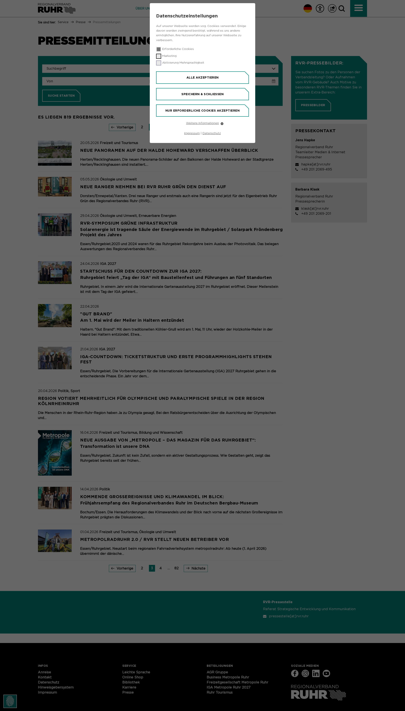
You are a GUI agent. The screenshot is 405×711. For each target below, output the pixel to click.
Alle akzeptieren (202, 77)
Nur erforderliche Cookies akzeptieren (202, 110)
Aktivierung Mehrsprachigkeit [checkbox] (183, 62)
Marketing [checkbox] (169, 56)
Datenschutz (211, 133)
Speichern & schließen (202, 94)
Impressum (192, 133)
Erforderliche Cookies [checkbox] (178, 49)
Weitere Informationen (202, 123)
